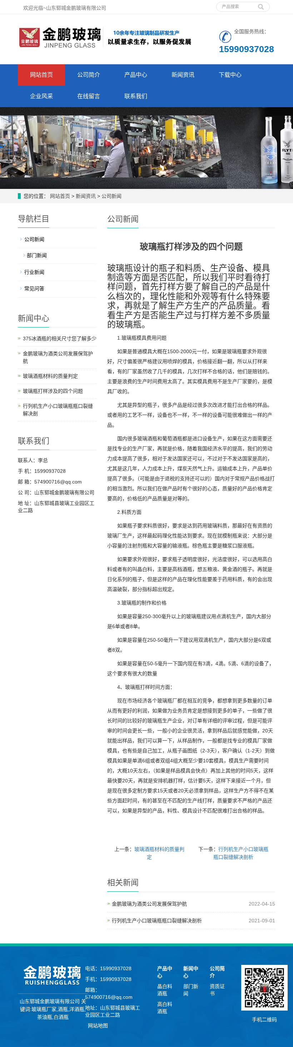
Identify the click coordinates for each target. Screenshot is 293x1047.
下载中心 (230, 75)
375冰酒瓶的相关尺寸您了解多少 (59, 338)
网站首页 (41, 75)
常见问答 (34, 288)
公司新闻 (110, 196)
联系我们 (135, 96)
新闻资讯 (183, 75)
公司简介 (88, 75)
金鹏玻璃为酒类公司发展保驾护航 (149, 904)
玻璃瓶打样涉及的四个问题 (53, 391)
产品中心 (135, 75)
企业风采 (41, 96)
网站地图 (98, 1025)
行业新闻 (34, 272)
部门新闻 (37, 255)
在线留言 (88, 96)
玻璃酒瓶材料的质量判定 (50, 376)
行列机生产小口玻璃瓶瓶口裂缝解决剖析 (157, 920)
